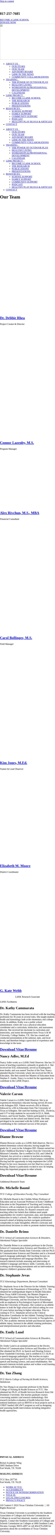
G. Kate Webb (11, 990)
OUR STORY (18, 66)
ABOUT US (12, 64)
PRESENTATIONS (21, 106)
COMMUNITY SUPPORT (25, 116)
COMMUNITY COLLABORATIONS (30, 77)
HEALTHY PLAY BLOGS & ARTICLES (32, 121)
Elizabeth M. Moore (15, 866)
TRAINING (11, 79)
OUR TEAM (18, 69)
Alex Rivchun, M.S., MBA (19, 513)
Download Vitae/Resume (18, 1049)
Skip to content (7, 1)
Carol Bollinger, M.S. (16, 638)
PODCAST (17, 119)
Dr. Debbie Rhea (12, 318)
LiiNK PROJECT (14, 95)
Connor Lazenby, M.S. (17, 443)
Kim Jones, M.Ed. (13, 763)
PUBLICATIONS (20, 103)
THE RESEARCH (21, 100)
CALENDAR (18, 92)
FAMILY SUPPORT (21, 114)
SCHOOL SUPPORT (22, 111)
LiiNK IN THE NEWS (23, 74)
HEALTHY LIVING (22, 85)
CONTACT (11, 124)
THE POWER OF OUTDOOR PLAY (30, 82)
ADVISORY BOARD (22, 71)
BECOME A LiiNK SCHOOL (26, 98)
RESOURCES (13, 108)
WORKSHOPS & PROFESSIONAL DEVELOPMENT (29, 88)
